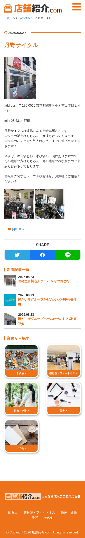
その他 (48, 517)
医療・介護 (69, 512)
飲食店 (13, 512)
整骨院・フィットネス (39, 512)
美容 (35, 517)
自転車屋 (18, 229)
